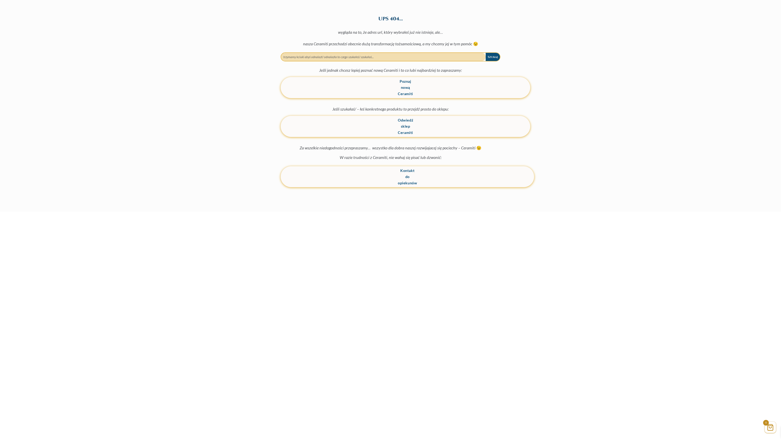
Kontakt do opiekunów (407, 176)
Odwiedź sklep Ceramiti (405, 126)
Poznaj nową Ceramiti (405, 87)
